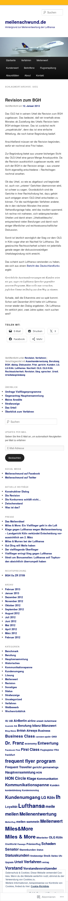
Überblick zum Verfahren (19, 411)
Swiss (54, 855)
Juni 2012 (10, 621)
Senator (12, 849)
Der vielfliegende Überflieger (21, 549)
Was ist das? (12, 507)
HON (39, 772)
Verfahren (26, 60)
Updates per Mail (16, 432)
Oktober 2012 (12, 605)
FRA (56, 750)
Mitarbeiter (42, 837)
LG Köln (9, 368)
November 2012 (14, 601)
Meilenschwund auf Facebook (22, 473)
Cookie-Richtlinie (40, 886)
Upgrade (9, 862)
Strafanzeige (12, 403)
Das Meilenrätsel (14, 521)
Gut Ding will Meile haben (20, 545)
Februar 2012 (12, 637)
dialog (14, 364)
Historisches (12, 663)
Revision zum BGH (23, 100)
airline (32, 721)
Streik (47, 855)
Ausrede (9, 725)
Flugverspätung (48, 67)
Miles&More (19, 828)
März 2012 (11, 633)
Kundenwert (12, 67)
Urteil (55, 371)
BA (15, 725)
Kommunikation (47, 779)
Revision (29, 357)
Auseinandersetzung (37, 361)
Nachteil (31, 368)
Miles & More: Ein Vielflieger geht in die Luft (31, 525)
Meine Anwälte (13, 399)
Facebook (10, 750)
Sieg (37, 371)
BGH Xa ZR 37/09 (15, 575)
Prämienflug (33, 844)
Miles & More (20, 836)
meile (50, 806)
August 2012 (12, 613)
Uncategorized (13, 699)
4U (6, 721)
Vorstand (13, 868)
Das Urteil (10, 407)
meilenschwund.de (25, 22)
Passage (21, 844)
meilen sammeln (27, 822)
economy (31, 743)
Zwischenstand (14, 503)
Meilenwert (42, 60)
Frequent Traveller (18, 767)
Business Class (20, 736)
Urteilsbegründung (15, 375)
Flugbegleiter (46, 749)
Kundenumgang (14, 671)
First (18, 750)
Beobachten (14, 457)
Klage (31, 778)
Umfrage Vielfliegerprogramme (23, 391)
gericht (42, 364)
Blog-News (10, 730)
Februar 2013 (12, 589)
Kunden (51, 364)
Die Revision (12, 495)
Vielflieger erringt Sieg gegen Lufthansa (28, 553)
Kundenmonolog (30, 790)
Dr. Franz (14, 743)
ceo (54, 736)
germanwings (50, 767)
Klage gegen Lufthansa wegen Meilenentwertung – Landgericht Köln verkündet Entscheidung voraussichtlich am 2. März (33, 533)
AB (11, 721)
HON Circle (15, 778)
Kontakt (40, 75)
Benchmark (11, 651)
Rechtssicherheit (14, 371)
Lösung (9, 675)
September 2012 (14, 609)
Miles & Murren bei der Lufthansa (24, 541)
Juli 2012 (10, 617)
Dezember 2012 (14, 597)
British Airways (27, 730)
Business (44, 730)
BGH (7, 364)
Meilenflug (10, 822)
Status (8, 691)
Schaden (48, 843)
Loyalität (11, 807)
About (28, 75)
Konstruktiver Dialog (17, 491)
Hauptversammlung (16, 659)
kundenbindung (13, 790)
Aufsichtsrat (50, 721)
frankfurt (10, 754)
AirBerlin (20, 720)
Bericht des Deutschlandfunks (43, 265)
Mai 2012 (10, 625)
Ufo (60, 855)
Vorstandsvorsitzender (40, 868)
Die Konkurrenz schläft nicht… (23, 499)
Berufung (54, 361)
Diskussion (25, 364)
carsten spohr (43, 736)
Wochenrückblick (15, 711)
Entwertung (48, 743)
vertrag (45, 862)
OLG (39, 368)
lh (58, 797)
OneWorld (11, 844)
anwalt (39, 721)
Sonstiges (11, 687)
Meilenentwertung (37, 814)
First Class (30, 749)
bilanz (36, 725)
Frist (34, 364)
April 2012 (11, 629)
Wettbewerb (12, 707)
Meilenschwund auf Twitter (20, 477)
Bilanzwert (49, 725)
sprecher (46, 371)
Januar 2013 (12, 593)
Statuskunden (17, 855)
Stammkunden (27, 849)
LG (57, 364)
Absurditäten (12, 75)
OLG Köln (47, 368)
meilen (12, 814)
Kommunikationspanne (18, 667)
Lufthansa (20, 368)
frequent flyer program (30, 760)
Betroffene (29, 67)
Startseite (11, 60)
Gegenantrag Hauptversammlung (24, 395)
